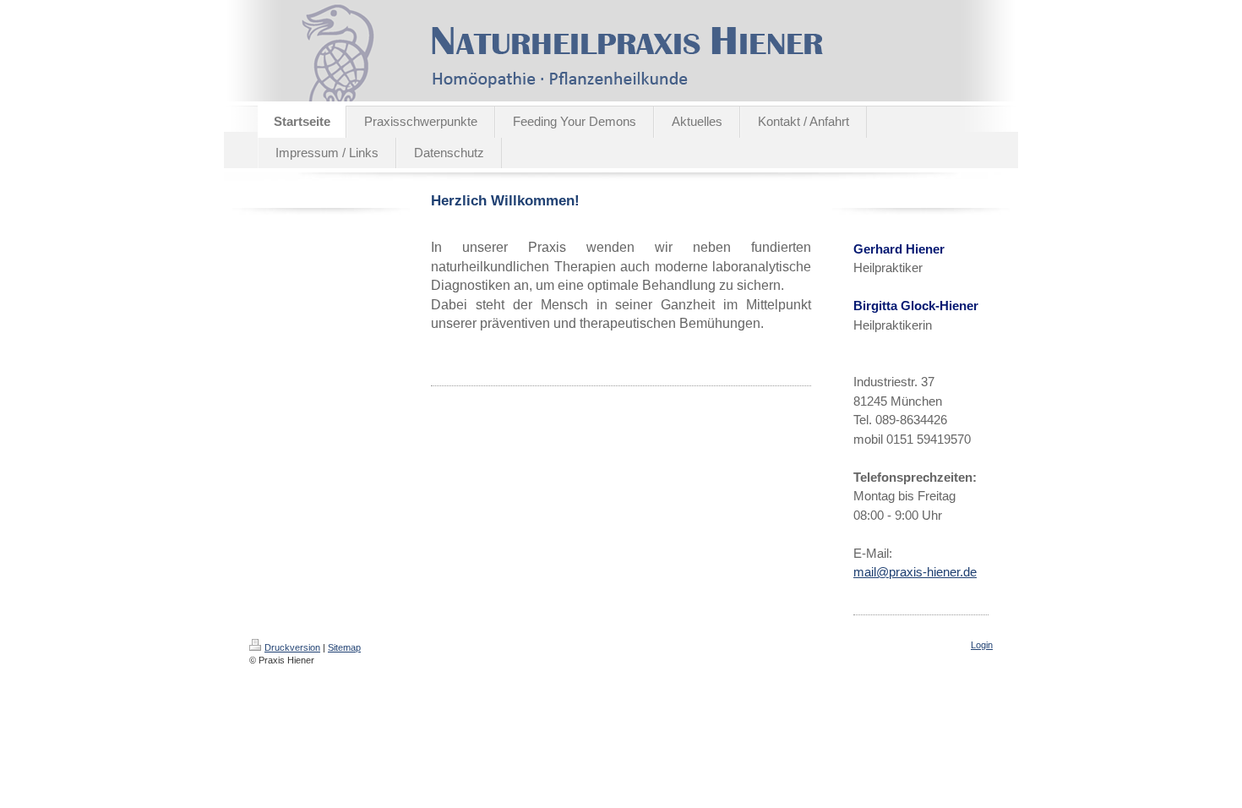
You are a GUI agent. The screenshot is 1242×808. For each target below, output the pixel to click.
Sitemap (344, 647)
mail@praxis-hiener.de (915, 572)
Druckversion (292, 647)
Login (982, 645)
